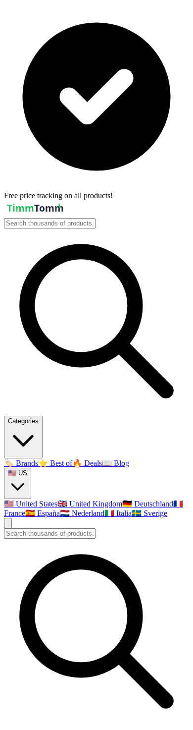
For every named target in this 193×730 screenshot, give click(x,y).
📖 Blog (115, 463)
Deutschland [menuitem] (147, 504)
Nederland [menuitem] (82, 513)
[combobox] (50, 223)
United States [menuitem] (30, 504)
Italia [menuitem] (118, 513)
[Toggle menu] (8, 523)
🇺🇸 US (17, 473)
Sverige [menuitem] (149, 513)
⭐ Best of (55, 463)
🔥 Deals (87, 463)
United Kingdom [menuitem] (89, 504)
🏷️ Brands (21, 463)
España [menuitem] (42, 513)
